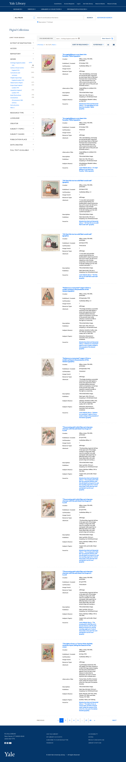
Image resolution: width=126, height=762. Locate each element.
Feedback (49, 743)
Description (42, 22)
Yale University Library (17, 3)
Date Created (16, 145)
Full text (50, 22)
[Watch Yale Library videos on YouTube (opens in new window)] (10, 743)
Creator (14, 123)
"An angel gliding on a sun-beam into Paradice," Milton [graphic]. (74, 55)
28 (90, 720)
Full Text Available (19, 150)
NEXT (114, 720)
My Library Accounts (54, 737)
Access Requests (69, 4)
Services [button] (31, 9)
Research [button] (17, 9)
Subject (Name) (17, 134)
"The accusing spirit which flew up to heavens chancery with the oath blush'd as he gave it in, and (77, 428)
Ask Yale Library (88, 4)
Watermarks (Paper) (16, 83)
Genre (13, 59)
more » (12, 107)
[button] (90, 17)
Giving (90, 737)
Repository (15, 54)
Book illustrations (15, 95)
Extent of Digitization (20, 43)
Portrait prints (14, 105)
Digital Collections (19, 30)
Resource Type (17, 113)
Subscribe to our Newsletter (57, 740)
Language (14, 118)
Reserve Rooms (100, 4)
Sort (80, 44)
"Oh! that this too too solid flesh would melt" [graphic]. (77, 181)
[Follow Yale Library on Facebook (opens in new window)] (5, 743)
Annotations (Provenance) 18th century (16, 100)
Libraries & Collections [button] (51, 9)
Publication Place (18, 139)
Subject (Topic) (17, 129)
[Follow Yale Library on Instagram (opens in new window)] (7, 743)
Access (13, 48)
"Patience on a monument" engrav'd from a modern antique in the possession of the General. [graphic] (76, 289)
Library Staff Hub (94, 743)
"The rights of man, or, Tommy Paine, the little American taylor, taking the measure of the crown (77, 645)
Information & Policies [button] (76, 9)
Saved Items (58, 4)
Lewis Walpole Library (85, 167)
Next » (54, 44)
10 (97, 44)
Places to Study (112, 4)
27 (86, 720)
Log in (78, 4)
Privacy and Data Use (96, 740)
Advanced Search (104, 18)
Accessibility (93, 734)
